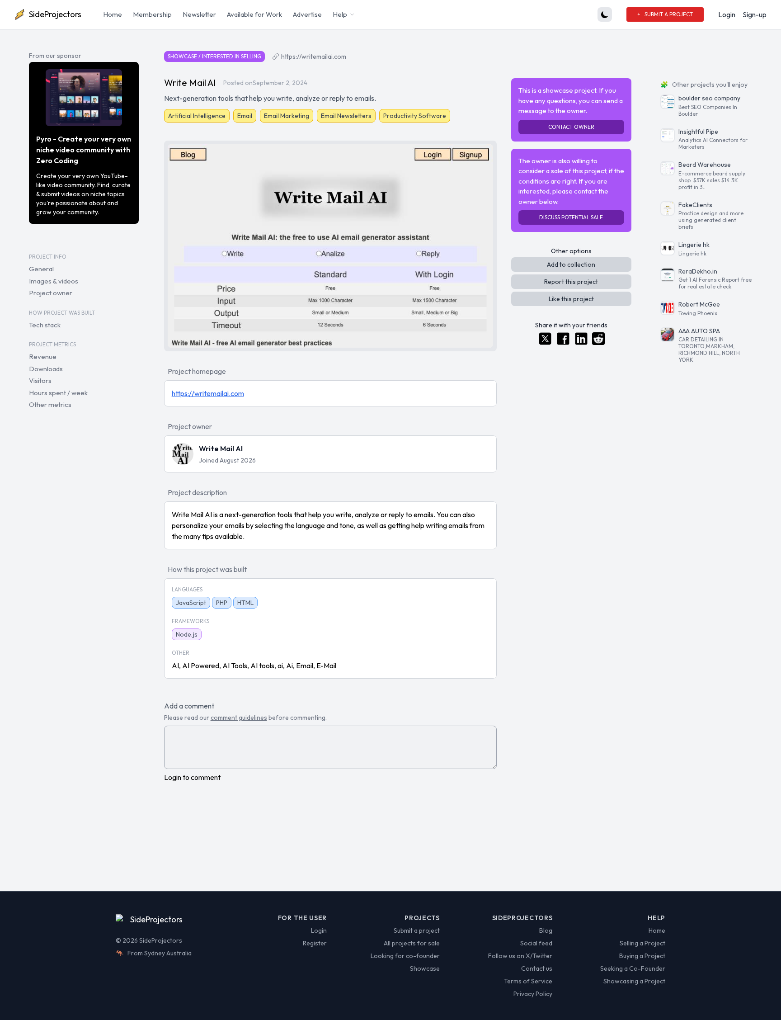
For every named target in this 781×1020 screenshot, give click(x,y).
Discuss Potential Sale (571, 217)
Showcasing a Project (634, 981)
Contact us (536, 968)
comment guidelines (239, 717)
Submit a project (417, 930)
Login (726, 14)
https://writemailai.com (313, 56)
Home (112, 14)
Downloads (46, 368)
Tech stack (45, 325)
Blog (545, 930)
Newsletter (199, 14)
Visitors (40, 380)
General (41, 268)
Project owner (50, 292)
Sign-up (755, 14)
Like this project (571, 299)
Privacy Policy (532, 994)
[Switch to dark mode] (605, 14)
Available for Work (254, 14)
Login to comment (192, 777)
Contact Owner (571, 126)
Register (315, 943)
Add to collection (571, 264)
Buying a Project (642, 956)
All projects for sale (412, 943)
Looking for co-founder (405, 956)
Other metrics (50, 404)
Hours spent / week (58, 392)
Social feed (536, 943)
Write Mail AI (221, 448)
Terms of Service (528, 981)
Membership (152, 14)
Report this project (571, 282)
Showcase (425, 968)
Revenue (42, 356)
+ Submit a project (665, 14)
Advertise (307, 14)
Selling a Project (642, 943)
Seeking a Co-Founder (632, 968)
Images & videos (53, 281)
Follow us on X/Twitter (520, 956)
